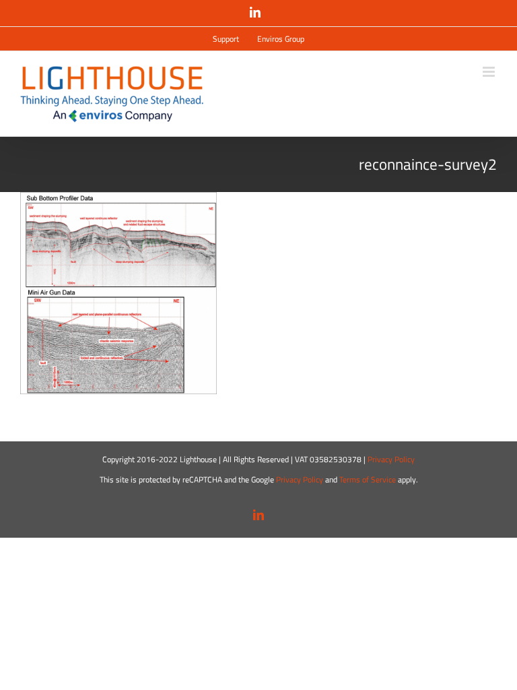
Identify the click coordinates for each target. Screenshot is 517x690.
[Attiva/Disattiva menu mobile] (490, 72)
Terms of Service (367, 479)
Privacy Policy (391, 459)
